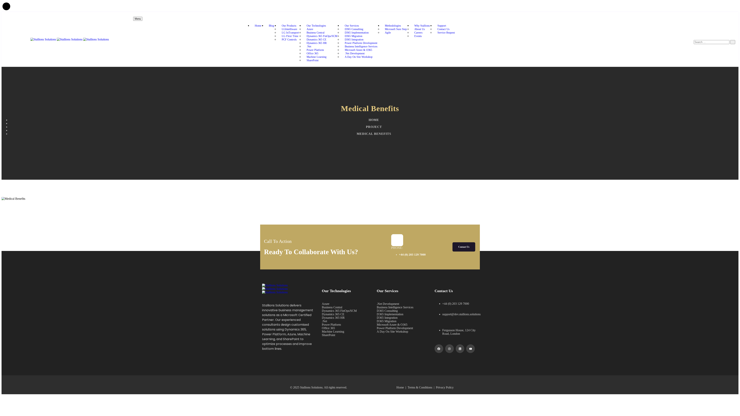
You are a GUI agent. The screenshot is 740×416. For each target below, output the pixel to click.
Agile (388, 32)
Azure (310, 29)
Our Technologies (316, 25)
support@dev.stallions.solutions (461, 314)
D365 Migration (353, 36)
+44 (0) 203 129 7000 (412, 254)
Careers (418, 32)
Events (418, 36)
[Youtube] (470, 348)
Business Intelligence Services (361, 46)
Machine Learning (316, 56)
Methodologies (393, 25)
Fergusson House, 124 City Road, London (459, 332)
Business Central (316, 32)
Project (374, 126)
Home (258, 25)
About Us (419, 29)
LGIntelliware (290, 29)
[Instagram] (449, 348)
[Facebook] (439, 348)
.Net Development (355, 53)
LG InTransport (290, 32)
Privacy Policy (445, 387)
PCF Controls (289, 39)
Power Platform (315, 50)
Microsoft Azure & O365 (358, 50)
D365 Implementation (357, 32)
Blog (271, 25)
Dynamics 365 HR (317, 43)
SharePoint (313, 60)
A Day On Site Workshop (359, 56)
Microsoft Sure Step (396, 29)
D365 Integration (354, 39)
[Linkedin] (460, 348)
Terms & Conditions (421, 387)
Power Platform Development (361, 43)
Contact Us (443, 29)
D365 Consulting (354, 29)
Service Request (446, 32)
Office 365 (312, 53)
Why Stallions (422, 25)
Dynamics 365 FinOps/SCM (322, 36)
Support (441, 25)
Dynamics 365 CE (316, 39)
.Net (309, 46)
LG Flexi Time (290, 36)
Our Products (289, 25)
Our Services (352, 25)
